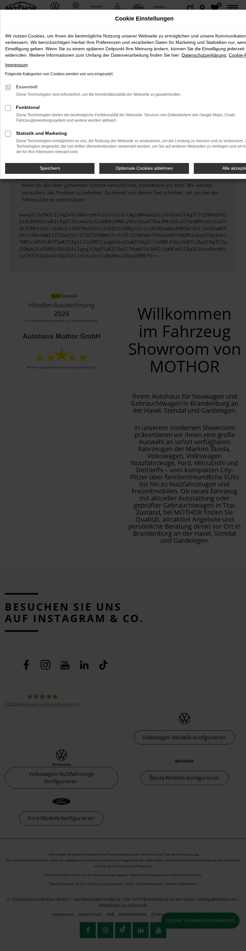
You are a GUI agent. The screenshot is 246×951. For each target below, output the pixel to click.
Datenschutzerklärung (204, 55)
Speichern (50, 168)
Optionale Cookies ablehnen (144, 168)
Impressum (16, 64)
